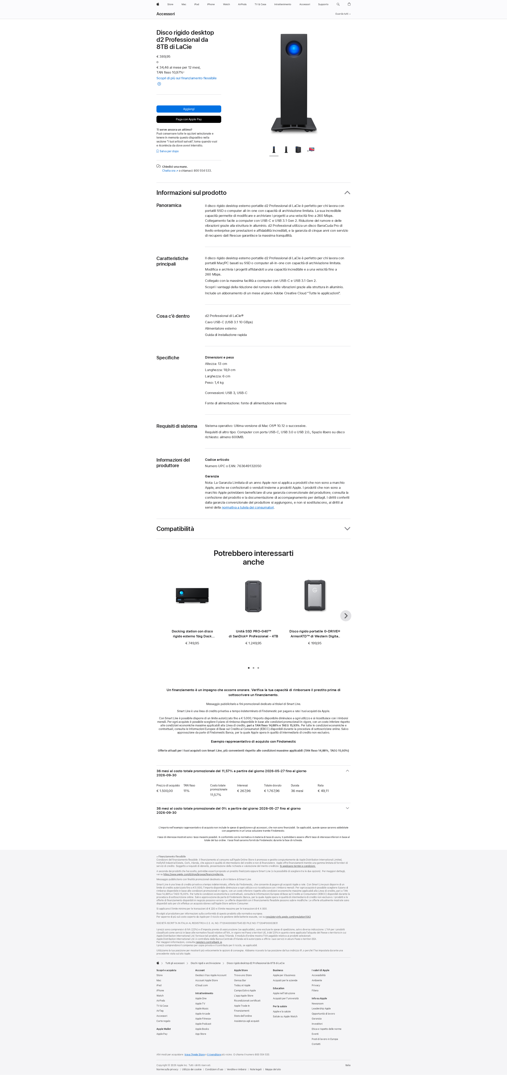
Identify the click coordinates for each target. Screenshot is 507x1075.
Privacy (316, 985)
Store (159, 975)
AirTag (159, 1010)
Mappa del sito (273, 1069)
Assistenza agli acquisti (246, 1021)
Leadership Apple (321, 1008)
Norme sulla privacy (167, 1069)
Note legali (256, 1069)
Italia (348, 1065)
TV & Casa (162, 1005)
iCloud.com (201, 985)
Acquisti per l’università (286, 998)
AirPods (160, 1000)
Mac (158, 980)
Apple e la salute (282, 1011)
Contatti (316, 1044)
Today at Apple (242, 985)
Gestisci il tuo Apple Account (210, 975)
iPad (158, 985)
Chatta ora (170, 170)
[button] (338, 4)
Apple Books (202, 1029)
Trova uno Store (243, 975)
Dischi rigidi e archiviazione (206, 963)
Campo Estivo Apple (245, 990)
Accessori (165, 13)
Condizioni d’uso (214, 1069)
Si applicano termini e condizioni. (298, 866)
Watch (159, 995)
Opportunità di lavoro (323, 1013)
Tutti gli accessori (175, 963)
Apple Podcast (203, 1023)
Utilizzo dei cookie (192, 1069)
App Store (200, 1034)
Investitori (317, 1023)
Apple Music (202, 1008)
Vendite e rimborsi (236, 1069)
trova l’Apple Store (195, 1054)
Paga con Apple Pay (189, 119)
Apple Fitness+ (203, 1018)
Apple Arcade (202, 1013)
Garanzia (317, 1018)
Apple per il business (284, 975)
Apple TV (200, 1003)
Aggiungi (188, 109)
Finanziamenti (241, 1010)
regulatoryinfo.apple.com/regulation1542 (288, 916)
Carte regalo (163, 1021)
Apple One (201, 998)
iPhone (160, 990)
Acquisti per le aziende (285, 980)
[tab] (273, 150)
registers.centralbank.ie (209, 942)
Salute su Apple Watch (285, 1016)
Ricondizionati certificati (247, 1000)
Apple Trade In (242, 1005)
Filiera (315, 990)
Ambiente (317, 980)
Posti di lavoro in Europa (325, 1039)
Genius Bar (240, 980)
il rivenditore (214, 1054)
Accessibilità (318, 975)
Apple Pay (162, 1034)
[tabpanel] (294, 85)
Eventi (315, 1034)
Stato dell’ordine (243, 1016)
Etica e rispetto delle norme (326, 1029)
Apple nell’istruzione (284, 993)
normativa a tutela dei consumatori (248, 507)
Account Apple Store (206, 980)
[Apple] (157, 963)
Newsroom (317, 1003)
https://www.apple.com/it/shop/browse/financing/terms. (193, 874)
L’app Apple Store (243, 995)
